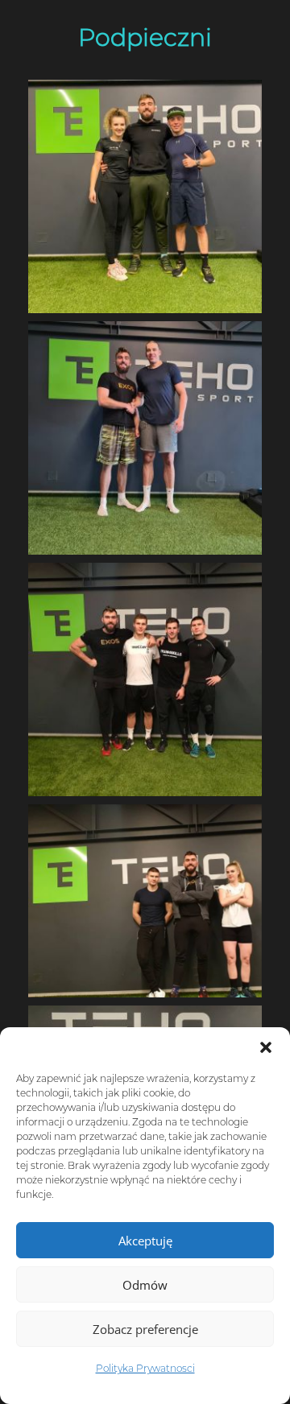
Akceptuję (145, 1241)
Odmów (145, 1285)
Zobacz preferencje (145, 1329)
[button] (266, 1047)
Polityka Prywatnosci (145, 1368)
